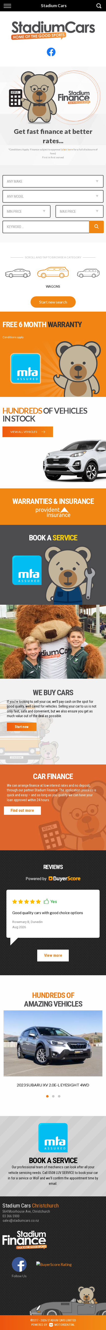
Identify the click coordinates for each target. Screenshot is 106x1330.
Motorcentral (64, 1325)
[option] (53, 116)
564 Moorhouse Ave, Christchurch (30, 1208)
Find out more (22, 810)
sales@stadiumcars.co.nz (20, 1221)
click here (67, 149)
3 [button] (59, 1096)
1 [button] (47, 1096)
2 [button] (53, 1096)
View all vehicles (23, 432)
